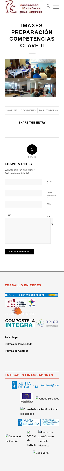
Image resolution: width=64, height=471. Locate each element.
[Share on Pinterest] (36, 132)
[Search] (46, 7)
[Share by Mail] (54, 132)
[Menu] (54, 7)
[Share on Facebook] (9, 132)
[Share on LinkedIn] (45, 132)
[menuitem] (46, 7)
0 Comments (28, 110)
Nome (49, 182)
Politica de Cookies (16, 350)
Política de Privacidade (18, 344)
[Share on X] (18, 132)
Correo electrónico (51, 195)
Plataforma (50, 110)
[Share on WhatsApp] (27, 132)
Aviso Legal (11, 337)
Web (49, 204)
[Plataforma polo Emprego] (26, 7)
